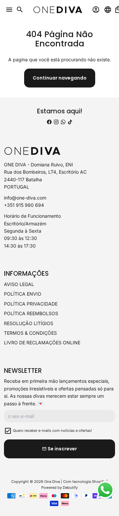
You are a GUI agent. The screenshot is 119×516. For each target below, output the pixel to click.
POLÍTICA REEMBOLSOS (31, 313)
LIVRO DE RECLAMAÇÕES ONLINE (42, 342)
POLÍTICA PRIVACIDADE (31, 304)
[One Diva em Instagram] (56, 122)
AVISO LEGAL (19, 284)
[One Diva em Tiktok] (70, 122)
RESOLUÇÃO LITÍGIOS (28, 323)
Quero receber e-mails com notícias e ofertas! (52, 430)
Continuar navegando (60, 78)
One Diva (52, 481)
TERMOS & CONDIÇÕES (30, 333)
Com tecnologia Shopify (84, 481)
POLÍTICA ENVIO (22, 294)
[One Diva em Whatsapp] (63, 122)
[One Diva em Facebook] (49, 122)
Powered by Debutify (59, 487)
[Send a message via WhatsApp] (105, 490)
